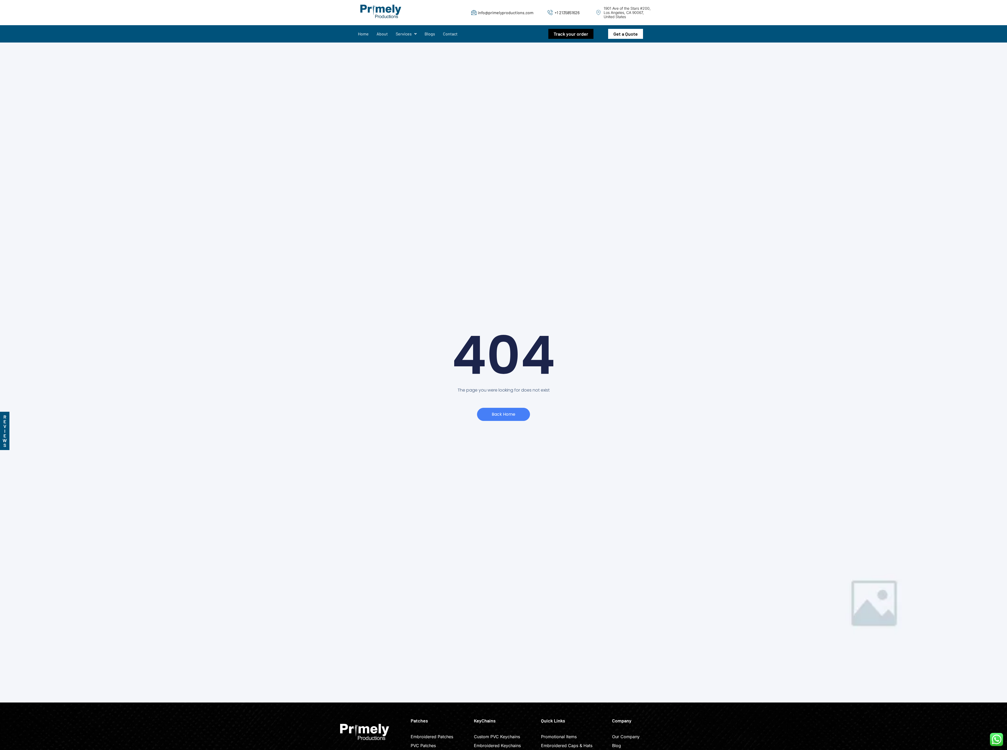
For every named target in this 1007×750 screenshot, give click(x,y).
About (382, 33)
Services (404, 33)
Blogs (430, 33)
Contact (450, 33)
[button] (406, 34)
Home (363, 33)
